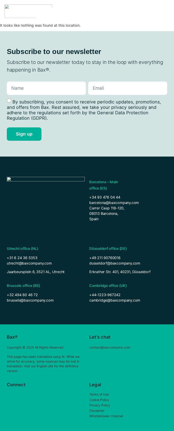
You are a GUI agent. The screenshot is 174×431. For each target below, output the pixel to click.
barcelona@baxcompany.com (114, 202)
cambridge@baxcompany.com (114, 300)
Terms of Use (99, 394)
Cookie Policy (99, 400)
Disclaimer (96, 410)
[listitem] (46, 271)
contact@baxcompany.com (109, 347)
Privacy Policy (99, 405)
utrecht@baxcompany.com (29, 263)
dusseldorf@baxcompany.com (114, 263)
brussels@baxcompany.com (30, 300)
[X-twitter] (19, 394)
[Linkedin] (9, 394)
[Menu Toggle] (164, 11)
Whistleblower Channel (106, 416)
